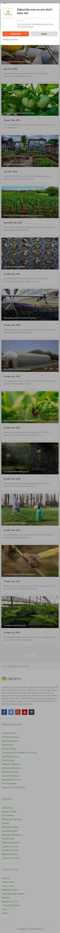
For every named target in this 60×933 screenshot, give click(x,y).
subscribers (14, 39)
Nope (44, 34)
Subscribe (16, 34)
